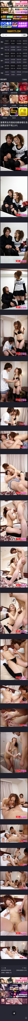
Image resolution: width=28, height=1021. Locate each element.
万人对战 (19, 41)
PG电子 (7, 41)
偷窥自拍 (7, 59)
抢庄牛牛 (25, 43)
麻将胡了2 (6, 43)
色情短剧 (19, 74)
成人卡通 (19, 53)
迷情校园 (7, 68)
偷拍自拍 (13, 53)
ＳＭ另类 (25, 49)
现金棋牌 (19, 43)
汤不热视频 (25, 72)
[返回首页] (26, 1017)
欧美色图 (19, 59)
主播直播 (19, 49)
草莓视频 (19, 72)
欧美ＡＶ (19, 47)
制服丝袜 (7, 56)
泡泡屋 (13, 74)
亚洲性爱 (7, 53)
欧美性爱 (25, 53)
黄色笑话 (19, 68)
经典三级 (13, 56)
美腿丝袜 (7, 62)
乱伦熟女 (19, 56)
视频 (2, 48)
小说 (2, 67)
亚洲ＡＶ (7, 47)
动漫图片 (25, 59)
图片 (2, 60)
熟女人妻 (7, 49)
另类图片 (25, 62)
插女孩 (7, 72)
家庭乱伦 (13, 65)
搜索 (24, 35)
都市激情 (7, 65)
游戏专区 (25, 41)
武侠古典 (25, 65)
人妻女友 (19, 65)
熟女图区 (19, 62)
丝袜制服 (13, 49)
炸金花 (13, 43)
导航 (2, 73)
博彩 (2, 42)
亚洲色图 (13, 59)
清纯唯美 (13, 62)
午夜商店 (13, 72)
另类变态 (25, 56)
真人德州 (13, 41)
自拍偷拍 (13, 47)
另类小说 (13, 68)
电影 (2, 54)
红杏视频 (7, 74)
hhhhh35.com (14, 31)
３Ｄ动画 (25, 47)
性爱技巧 (25, 68)
